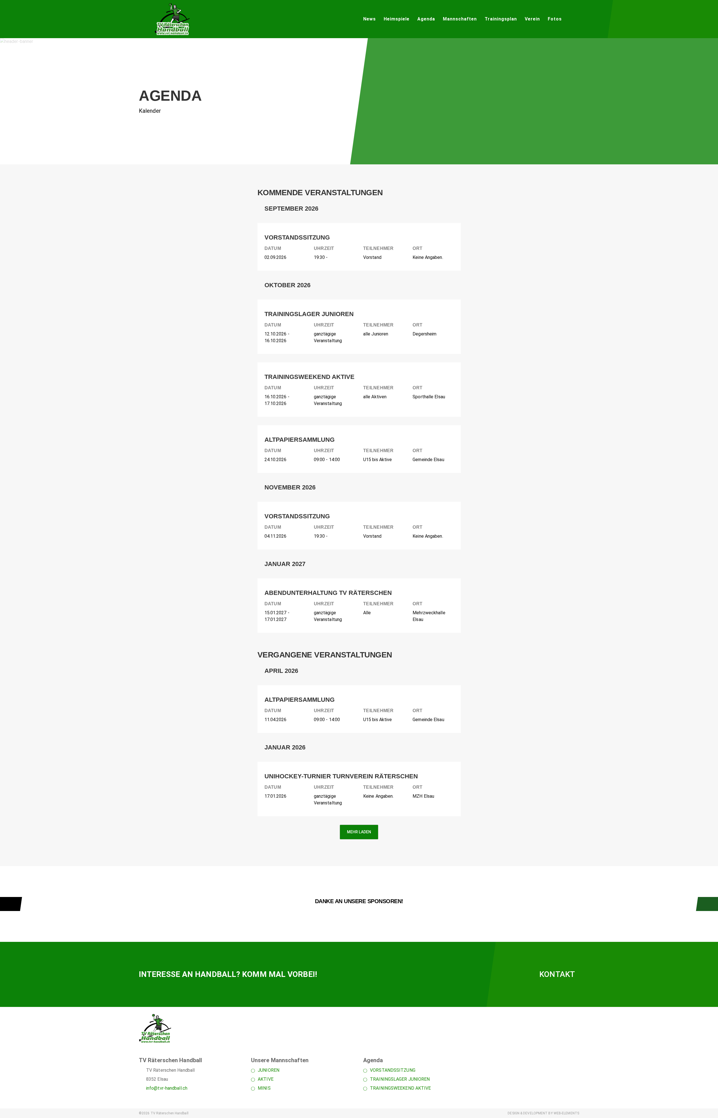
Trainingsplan (501, 19)
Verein (532, 19)
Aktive (265, 1079)
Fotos (555, 19)
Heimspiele (396, 19)
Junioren (268, 1070)
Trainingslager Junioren (400, 1079)
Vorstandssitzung (392, 1070)
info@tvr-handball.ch (166, 1088)
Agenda (426, 19)
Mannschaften (460, 19)
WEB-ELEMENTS (566, 1113)
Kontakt (557, 974)
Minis (264, 1088)
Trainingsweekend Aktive (400, 1088)
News (369, 19)
